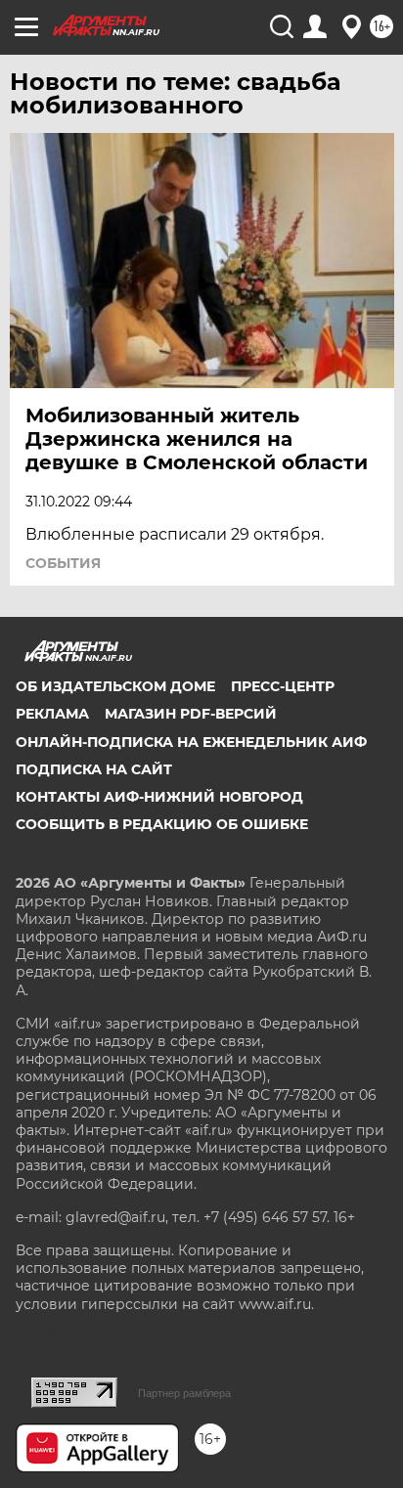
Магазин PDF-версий (191, 713)
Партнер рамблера (184, 1393)
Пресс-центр (283, 686)
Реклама (52, 713)
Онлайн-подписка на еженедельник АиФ (191, 742)
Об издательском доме (115, 686)
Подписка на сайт (94, 769)
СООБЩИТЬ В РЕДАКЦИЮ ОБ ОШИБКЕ (162, 824)
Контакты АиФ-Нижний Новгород (159, 797)
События (63, 563)
